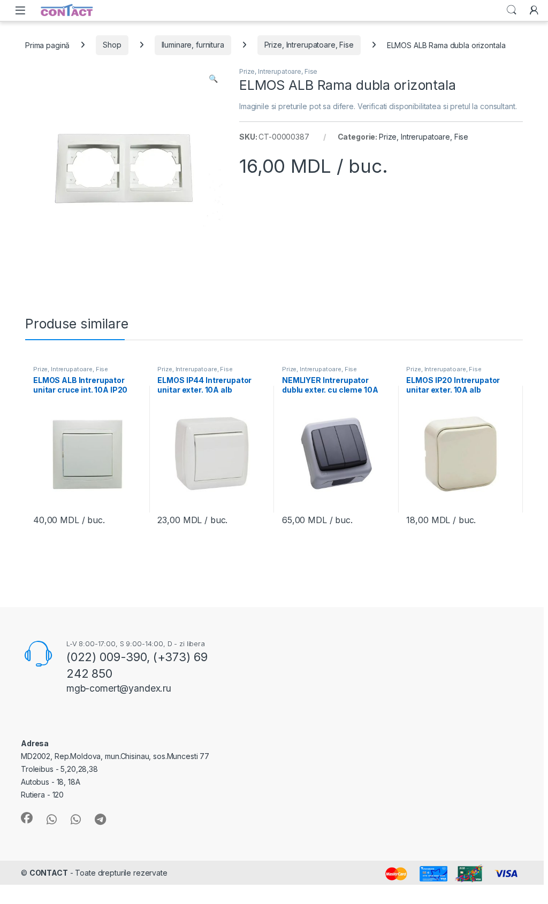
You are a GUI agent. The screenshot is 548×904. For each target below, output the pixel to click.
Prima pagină (47, 44)
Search (511, 10)
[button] (213, 78)
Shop (112, 44)
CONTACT (48, 872)
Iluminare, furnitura (193, 44)
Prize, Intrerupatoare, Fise (309, 44)
